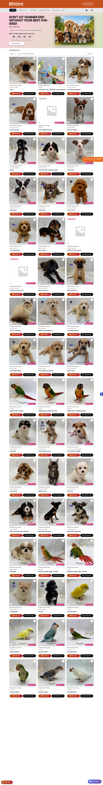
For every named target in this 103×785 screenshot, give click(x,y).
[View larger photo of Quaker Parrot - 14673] (34, 621)
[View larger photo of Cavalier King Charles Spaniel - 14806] (63, 139)
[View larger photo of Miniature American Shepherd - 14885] (34, 500)
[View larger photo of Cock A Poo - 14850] (91, 179)
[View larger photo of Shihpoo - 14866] (63, 741)
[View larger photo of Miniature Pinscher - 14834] (63, 500)
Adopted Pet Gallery (44, 10)
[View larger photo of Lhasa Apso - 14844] (34, 460)
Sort (89, 54)
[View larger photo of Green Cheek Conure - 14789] (34, 380)
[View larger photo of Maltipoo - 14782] (91, 460)
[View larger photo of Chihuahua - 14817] (63, 179)
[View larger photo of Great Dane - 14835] (91, 340)
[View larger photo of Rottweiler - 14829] (34, 701)
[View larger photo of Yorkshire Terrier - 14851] (63, 781)
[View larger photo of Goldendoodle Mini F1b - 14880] (63, 340)
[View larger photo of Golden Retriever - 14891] (34, 340)
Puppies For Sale (22, 10)
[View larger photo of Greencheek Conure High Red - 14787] (63, 380)
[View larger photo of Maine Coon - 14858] (63, 460)
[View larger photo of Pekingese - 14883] (34, 540)
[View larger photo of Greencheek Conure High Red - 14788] (91, 380)
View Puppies (15, 43)
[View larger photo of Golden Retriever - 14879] (91, 299)
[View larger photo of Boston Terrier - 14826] (91, 99)
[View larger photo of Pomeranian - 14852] (34, 581)
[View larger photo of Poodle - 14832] (63, 581)
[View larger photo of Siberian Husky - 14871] (91, 741)
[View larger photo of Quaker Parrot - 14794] (34, 661)
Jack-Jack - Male (74, 449)
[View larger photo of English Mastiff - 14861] (91, 259)
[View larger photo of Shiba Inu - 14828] (34, 741)
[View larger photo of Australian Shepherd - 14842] (91, 58)
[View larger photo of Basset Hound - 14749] (34, 99)
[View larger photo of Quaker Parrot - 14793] (91, 621)
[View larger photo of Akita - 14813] (34, 58)
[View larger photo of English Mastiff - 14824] (63, 259)
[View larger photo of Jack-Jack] (91, 420)
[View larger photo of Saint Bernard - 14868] (63, 701)
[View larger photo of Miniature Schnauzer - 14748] (91, 500)
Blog (63, 10)
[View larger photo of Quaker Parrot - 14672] (91, 581)
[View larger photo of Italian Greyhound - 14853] (63, 420)
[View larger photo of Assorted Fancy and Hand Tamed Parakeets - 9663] (63, 58)
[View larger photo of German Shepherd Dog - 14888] (63, 299)
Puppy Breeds (56, 10)
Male (70, 128)
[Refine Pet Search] (11, 54)
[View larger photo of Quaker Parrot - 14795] (63, 661)
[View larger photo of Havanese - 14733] (34, 420)
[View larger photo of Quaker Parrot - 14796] (91, 661)
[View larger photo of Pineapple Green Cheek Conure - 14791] (91, 540)
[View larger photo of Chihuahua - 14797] (91, 139)
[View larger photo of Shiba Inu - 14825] (91, 701)
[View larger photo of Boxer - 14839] (34, 139)
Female (14, 87)
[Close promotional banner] (91, 18)
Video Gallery (33, 10)
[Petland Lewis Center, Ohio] (16, 4)
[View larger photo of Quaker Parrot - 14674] (63, 621)
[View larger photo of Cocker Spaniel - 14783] (34, 219)
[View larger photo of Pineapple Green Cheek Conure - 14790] (63, 540)
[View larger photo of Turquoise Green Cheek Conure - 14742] (34, 781)
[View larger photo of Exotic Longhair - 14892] (34, 299)
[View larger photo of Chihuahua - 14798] (34, 179)
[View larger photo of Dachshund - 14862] (63, 219)
